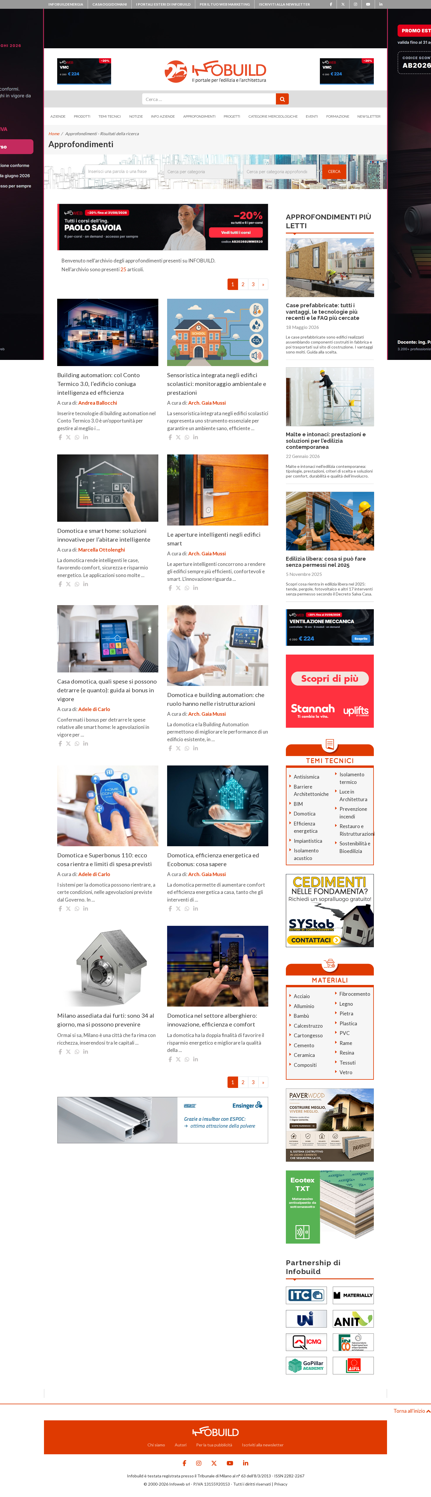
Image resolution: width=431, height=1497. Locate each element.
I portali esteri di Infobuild (163, 4)
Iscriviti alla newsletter (284, 4)
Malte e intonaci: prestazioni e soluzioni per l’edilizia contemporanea (326, 440)
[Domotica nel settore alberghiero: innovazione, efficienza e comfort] (217, 966)
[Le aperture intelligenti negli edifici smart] (217, 490)
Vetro (346, 1072)
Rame (346, 1043)
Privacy (280, 1483)
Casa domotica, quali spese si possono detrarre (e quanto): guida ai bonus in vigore (107, 690)
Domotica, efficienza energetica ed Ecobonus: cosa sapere (213, 859)
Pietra (346, 1013)
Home (53, 133)
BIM (298, 804)
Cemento (304, 1045)
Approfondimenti (199, 116)
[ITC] (306, 1295)
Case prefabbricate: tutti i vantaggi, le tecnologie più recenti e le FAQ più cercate (322, 311)
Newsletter (369, 116)
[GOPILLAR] (306, 1365)
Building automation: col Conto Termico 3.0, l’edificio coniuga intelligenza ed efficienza (98, 383)
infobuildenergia (65, 4)
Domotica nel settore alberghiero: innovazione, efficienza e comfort (212, 1020)
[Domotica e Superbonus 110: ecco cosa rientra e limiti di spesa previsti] (107, 805)
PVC (345, 1033)
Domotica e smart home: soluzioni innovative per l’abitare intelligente (103, 535)
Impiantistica (308, 841)
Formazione (337, 116)
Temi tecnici (110, 116)
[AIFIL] (353, 1365)
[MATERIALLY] (353, 1295)
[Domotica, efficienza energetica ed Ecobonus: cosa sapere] (217, 805)
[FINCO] (353, 1341)
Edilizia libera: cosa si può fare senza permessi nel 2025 (326, 562)
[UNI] (306, 1318)
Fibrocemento (355, 994)
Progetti (232, 116)
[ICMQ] (306, 1341)
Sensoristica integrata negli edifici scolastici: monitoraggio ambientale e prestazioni (216, 383)
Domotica (304, 814)
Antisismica (306, 777)
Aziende (57, 116)
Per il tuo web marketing (225, 4)
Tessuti (348, 1063)
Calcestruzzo (308, 1026)
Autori (180, 1444)
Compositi (305, 1065)
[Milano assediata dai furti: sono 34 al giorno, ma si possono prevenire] (107, 966)
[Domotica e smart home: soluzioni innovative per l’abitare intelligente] (107, 488)
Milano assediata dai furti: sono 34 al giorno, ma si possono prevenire (105, 1020)
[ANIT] (353, 1318)
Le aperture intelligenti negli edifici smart (214, 539)
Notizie (136, 116)
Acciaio (302, 996)
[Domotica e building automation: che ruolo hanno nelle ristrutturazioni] (217, 645)
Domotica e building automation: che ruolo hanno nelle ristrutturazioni (215, 699)
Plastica (348, 1023)
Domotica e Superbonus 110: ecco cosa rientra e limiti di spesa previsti (104, 859)
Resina (347, 1053)
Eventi (312, 116)
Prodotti (82, 116)
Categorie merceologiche (273, 116)
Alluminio (304, 1006)
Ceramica (304, 1055)
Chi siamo (156, 1444)
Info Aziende (163, 116)
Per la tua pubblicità (214, 1444)
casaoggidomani (109, 4)
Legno (346, 1004)
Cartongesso (308, 1035)
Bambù (301, 1016)
